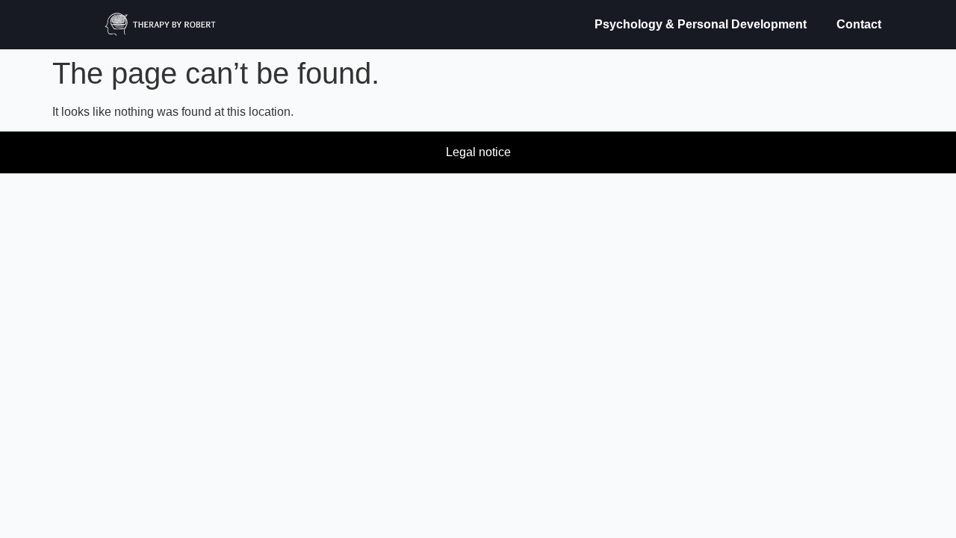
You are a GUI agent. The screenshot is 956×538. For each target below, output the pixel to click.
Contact (858, 24)
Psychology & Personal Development (701, 24)
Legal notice (478, 152)
